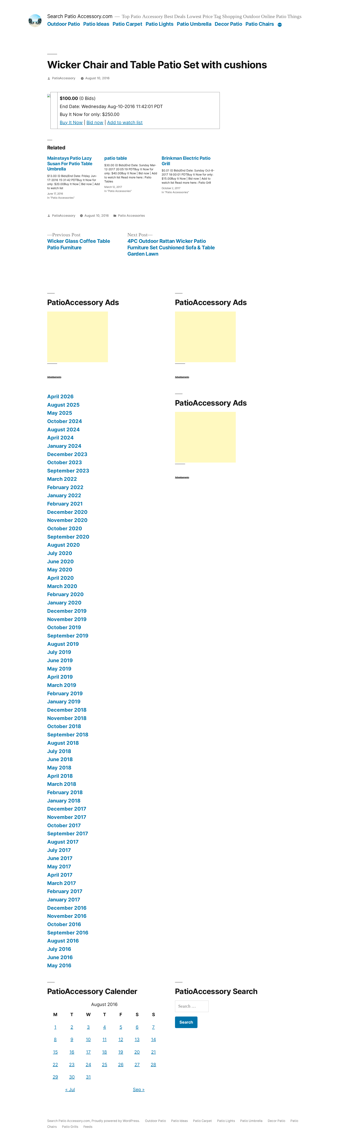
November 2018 (66, 718)
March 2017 (61, 883)
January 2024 (64, 446)
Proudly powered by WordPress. (116, 1121)
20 (137, 1052)
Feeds (87, 1127)
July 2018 (59, 751)
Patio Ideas (96, 24)
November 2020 (67, 520)
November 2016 (66, 916)
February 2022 (65, 487)
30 (72, 1077)
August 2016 (63, 941)
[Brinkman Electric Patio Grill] (190, 173)
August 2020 (63, 545)
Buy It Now (71, 122)
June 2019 (60, 660)
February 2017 (64, 891)
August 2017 (63, 842)
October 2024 (64, 421)
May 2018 (59, 768)
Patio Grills (70, 1127)
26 (121, 1064)
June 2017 (60, 858)
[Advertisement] (77, 337)
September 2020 (68, 537)
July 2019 (59, 652)
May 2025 (59, 413)
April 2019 (60, 677)
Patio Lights (160, 24)
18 (104, 1052)
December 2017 (66, 809)
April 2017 (60, 875)
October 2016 (64, 924)
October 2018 (64, 726)
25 (104, 1064)
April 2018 (60, 776)
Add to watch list (125, 122)
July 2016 (59, 949)
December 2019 (66, 611)
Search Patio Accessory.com (80, 16)
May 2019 (59, 669)
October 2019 (64, 627)
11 (104, 1039)
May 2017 (59, 866)
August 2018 (63, 743)
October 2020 (64, 528)
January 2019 (63, 701)
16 (71, 1052)
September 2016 (67, 933)
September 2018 (67, 735)
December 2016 (66, 908)
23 (72, 1064)
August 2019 (63, 644)
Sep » (139, 1089)
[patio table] (132, 173)
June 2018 (60, 759)
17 (88, 1052)
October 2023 (64, 462)
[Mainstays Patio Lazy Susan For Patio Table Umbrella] (75, 176)
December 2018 (66, 710)
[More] (279, 24)
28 (153, 1064)
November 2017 (66, 817)
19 (120, 1052)
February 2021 (65, 504)
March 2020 (62, 586)
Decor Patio (228, 24)
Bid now (94, 122)
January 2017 (63, 900)
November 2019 (66, 619)
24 (88, 1064)
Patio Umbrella (194, 24)
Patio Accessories (131, 215)
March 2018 (61, 784)
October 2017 (64, 825)
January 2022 (64, 495)
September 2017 (67, 833)
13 (137, 1039)
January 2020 (64, 603)
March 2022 (62, 479)
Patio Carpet (127, 24)
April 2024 (60, 438)
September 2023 (68, 471)
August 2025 (63, 405)
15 (55, 1052)
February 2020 (65, 594)
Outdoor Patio (63, 24)
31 (88, 1077)
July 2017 (59, 850)
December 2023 (67, 454)
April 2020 (60, 578)
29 (55, 1077)
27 (137, 1064)
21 (153, 1052)
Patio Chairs (259, 24)
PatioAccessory (63, 78)
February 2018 (65, 792)
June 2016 (60, 957)
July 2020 (59, 553)
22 (55, 1064)
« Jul (70, 1089)
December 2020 (67, 512)
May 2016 (59, 965)
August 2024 (63, 429)
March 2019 (61, 685)
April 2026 (60, 396)
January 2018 (63, 801)
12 (120, 1039)
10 (88, 1039)
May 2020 (59, 570)
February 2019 (65, 693)
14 (153, 1039)
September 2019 (67, 636)
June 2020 (60, 561)
